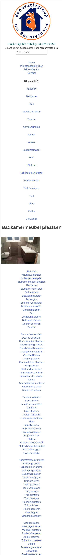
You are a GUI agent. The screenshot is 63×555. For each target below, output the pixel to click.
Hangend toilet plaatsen (31, 362)
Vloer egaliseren (31, 509)
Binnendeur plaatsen (31, 303)
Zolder (31, 211)
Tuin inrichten (31, 505)
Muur (31, 157)
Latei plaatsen (31, 411)
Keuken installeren (31, 386)
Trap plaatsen (31, 495)
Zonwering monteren (31, 547)
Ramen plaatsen (31, 463)
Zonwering (31, 219)
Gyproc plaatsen (31, 358)
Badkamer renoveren (31, 289)
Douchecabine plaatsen (31, 341)
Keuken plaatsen (31, 397)
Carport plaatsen (31, 310)
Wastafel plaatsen (31, 530)
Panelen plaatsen (31, 428)
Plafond (32, 165)
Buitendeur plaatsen (31, 306)
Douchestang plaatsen (31, 344)
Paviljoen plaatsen (31, 432)
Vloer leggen (31, 512)
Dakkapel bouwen (31, 320)
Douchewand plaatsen (31, 348)
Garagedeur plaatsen (31, 351)
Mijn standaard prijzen (31, 66)
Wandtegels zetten (31, 526)
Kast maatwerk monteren (31, 383)
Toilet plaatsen (31, 188)
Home (31, 62)
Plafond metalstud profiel (31, 446)
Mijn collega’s (31, 69)
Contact (32, 73)
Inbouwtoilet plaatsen (32, 372)
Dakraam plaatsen (31, 316)
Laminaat (31, 407)
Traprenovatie (31, 498)
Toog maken (31, 491)
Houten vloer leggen (31, 369)
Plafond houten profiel (31, 442)
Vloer (31, 203)
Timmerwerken (31, 180)
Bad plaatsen (31, 292)
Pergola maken (31, 435)
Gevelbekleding (31, 127)
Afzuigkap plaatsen (31, 275)
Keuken (32, 142)
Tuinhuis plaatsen (31, 502)
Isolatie (31, 134)
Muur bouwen (31, 425)
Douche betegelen (31, 337)
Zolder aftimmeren (31, 533)
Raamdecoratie (32, 453)
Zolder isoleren (31, 537)
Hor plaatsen (31, 365)
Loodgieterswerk (31, 150)
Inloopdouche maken (31, 376)
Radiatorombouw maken (31, 460)
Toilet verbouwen (31, 488)
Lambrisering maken (31, 404)
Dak (31, 104)
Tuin (31, 196)
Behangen (31, 299)
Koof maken (31, 400)
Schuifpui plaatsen (31, 470)
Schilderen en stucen (31, 173)
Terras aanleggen (31, 477)
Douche (31, 119)
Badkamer (31, 96)
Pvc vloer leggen (31, 449)
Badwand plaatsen (31, 296)
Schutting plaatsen (31, 474)
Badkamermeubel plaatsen (32, 282)
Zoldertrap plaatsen (31, 540)
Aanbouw (31, 89)
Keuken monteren (31, 390)
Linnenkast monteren (31, 418)
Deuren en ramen (31, 111)
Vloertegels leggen (31, 516)
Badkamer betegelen (31, 278)
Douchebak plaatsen (31, 334)
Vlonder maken (31, 523)
